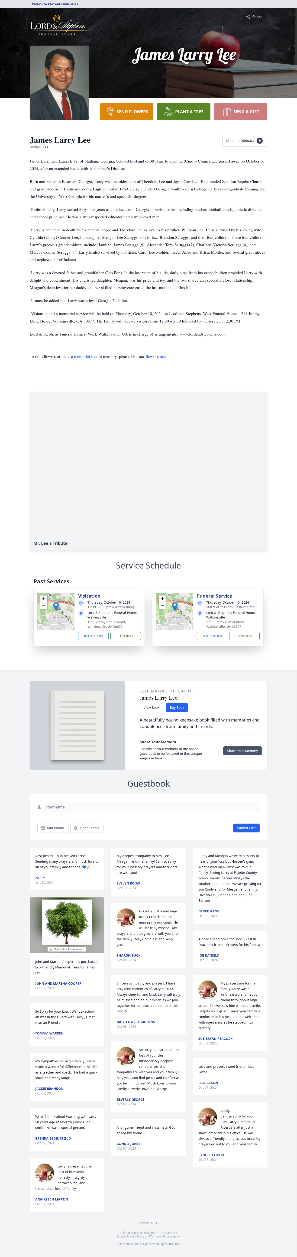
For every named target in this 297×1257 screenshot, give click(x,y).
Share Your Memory (242, 750)
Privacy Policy (135, 1236)
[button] (56, 606)
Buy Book (177, 707)
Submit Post (246, 828)
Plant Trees (126, 636)
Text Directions (93, 636)
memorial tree (85, 356)
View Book (151, 707)
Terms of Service (161, 1236)
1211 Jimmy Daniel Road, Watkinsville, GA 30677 (106, 624)
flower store (155, 356)
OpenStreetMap (153, 1244)
